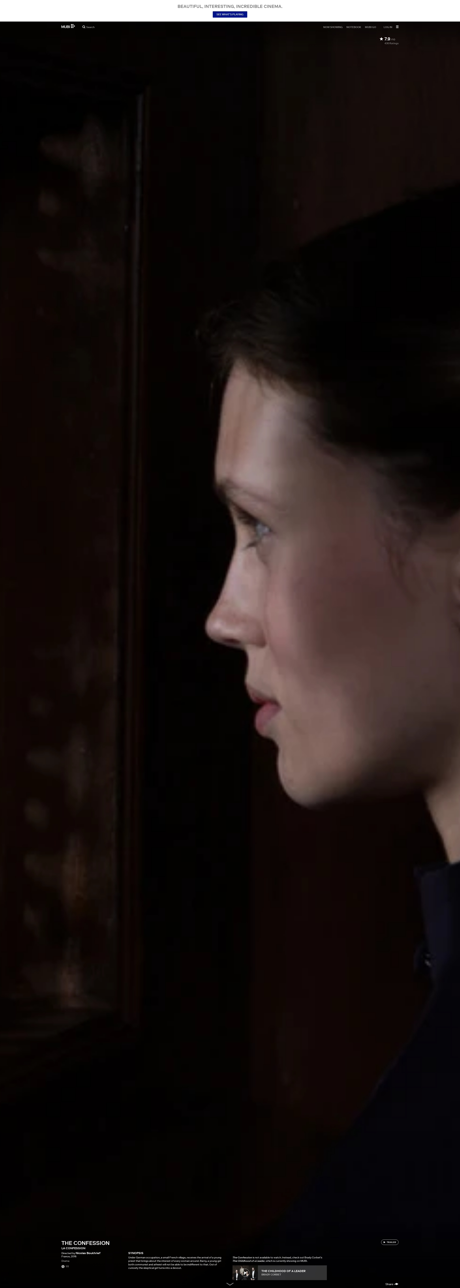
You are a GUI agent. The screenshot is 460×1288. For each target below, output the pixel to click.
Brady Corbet (271, 1274)
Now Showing (333, 27)
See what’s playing (230, 14)
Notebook (353, 27)
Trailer (391, 1242)
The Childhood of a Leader (283, 1271)
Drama (65, 1260)
